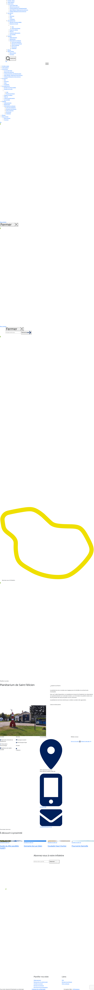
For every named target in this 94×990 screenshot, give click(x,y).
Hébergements (13, 37)
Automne (12, 16)
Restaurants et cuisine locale (41, 982)
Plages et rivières (14, 30)
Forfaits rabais (11, 0)
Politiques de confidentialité (38, 989)
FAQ (63, 980)
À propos (12, 54)
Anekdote (14, 48)
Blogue (9, 50)
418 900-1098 (43, 807)
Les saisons (10, 13)
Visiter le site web (85, 741)
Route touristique (16, 28)
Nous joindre (11, 51)
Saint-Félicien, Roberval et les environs (19, 10)
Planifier (10, 36)
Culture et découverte (15, 33)
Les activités (12, 34)
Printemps (12, 19)
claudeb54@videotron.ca (46, 827)
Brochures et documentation (41, 987)
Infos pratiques (15, 45)
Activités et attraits (38, 984)
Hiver (11, 17)
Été (10, 14)
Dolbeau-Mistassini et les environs (18, 11)
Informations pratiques (15, 40)
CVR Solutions (76, 989)
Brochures (14, 47)
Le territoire (10, 4)
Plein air (12, 31)
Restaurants (13, 39)
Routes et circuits (14, 24)
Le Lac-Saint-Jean (14, 5)
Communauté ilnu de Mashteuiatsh (18, 8)
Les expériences (11, 20)
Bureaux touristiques (17, 43)
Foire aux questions (16, 42)
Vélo (13, 27)
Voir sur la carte (75, 741)
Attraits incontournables (15, 22)
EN (6, 61)
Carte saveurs (11, 2)
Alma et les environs (14, 7)
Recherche (12, 58)
